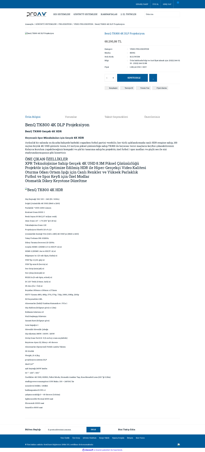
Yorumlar (71, 116)
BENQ (132, 53)
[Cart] (176, 4)
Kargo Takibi (104, 438)
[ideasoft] (87, 450)
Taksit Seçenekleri (116, 116)
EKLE (93, 429)
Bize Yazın (140, 438)
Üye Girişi (76, 438)
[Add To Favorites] (153, 78)
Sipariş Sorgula (118, 438)
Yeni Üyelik (64, 438)
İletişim (130, 438)
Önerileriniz (152, 116)
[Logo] (36, 14)
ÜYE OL (155, 4)
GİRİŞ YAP (167, 4)
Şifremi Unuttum (89, 438)
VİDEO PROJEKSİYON (139, 49)
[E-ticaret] (102, 450)
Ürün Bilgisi (33, 116)
